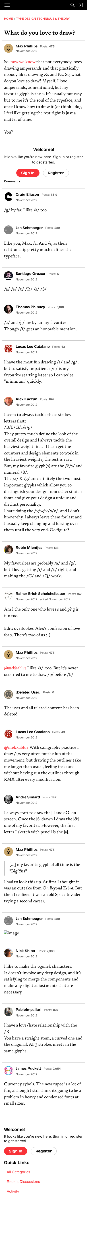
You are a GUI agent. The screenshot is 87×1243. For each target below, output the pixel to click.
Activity (13, 1192)
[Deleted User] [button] (28, 692)
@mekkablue (15, 668)
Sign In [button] (28, 172)
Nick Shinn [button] (25, 951)
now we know (22, 62)
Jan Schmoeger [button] (29, 228)
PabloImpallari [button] (28, 1010)
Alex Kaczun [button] (26, 399)
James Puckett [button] (28, 1069)
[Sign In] (81, 5)
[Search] (72, 5)
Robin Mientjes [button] (29, 548)
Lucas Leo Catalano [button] (33, 347)
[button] (8, 48)
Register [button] (56, 172)
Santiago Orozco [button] (30, 274)
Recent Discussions (23, 1182)
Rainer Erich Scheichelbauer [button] (40, 594)
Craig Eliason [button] (27, 195)
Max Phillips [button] (26, 46)
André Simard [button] (28, 797)
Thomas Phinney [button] (30, 307)
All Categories (18, 1172)
